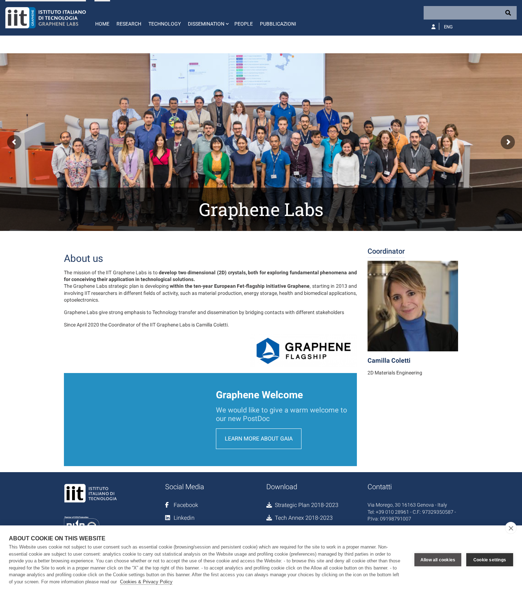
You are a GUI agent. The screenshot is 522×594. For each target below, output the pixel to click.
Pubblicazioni (278, 24)
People (243, 24)
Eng (448, 26)
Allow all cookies (437, 559)
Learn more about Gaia (259, 438)
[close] (511, 528)
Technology (164, 24)
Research (128, 24)
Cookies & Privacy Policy (146, 581)
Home (102, 24)
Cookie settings (489, 559)
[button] (207, 18)
